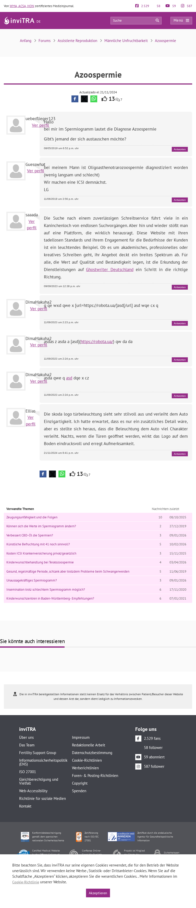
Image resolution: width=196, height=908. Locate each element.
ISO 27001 (27, 772)
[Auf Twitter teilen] (84, 98)
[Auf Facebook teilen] (74, 98)
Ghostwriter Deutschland (109, 269)
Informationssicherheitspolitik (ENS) (42, 762)
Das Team (26, 745)
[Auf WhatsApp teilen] (93, 98)
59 (174, 6)
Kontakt (25, 806)
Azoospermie (165, 40)
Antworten (180, 149)
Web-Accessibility (33, 791)
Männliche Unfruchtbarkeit (126, 40)
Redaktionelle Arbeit (88, 745)
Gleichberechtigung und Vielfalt (38, 781)
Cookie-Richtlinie (25, 882)
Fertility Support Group (37, 753)
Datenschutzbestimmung (92, 753)
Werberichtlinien (85, 768)
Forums (45, 40)
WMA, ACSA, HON (22, 6)
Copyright (80, 783)
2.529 (144, 6)
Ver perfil (40, 125)
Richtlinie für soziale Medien (42, 798)
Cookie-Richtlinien (87, 760)
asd (69, 378)
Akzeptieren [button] (98, 893)
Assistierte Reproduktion (77, 40)
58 (158, 6)
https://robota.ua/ (97, 341)
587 (189, 6)
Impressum (81, 737)
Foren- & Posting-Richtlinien (95, 775)
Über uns (26, 737)
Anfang (25, 40)
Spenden (79, 791)
